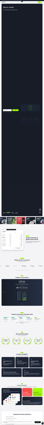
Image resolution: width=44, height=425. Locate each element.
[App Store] (40, 210)
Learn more (22, 287)
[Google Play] (40, 213)
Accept (38, 422)
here (30, 421)
